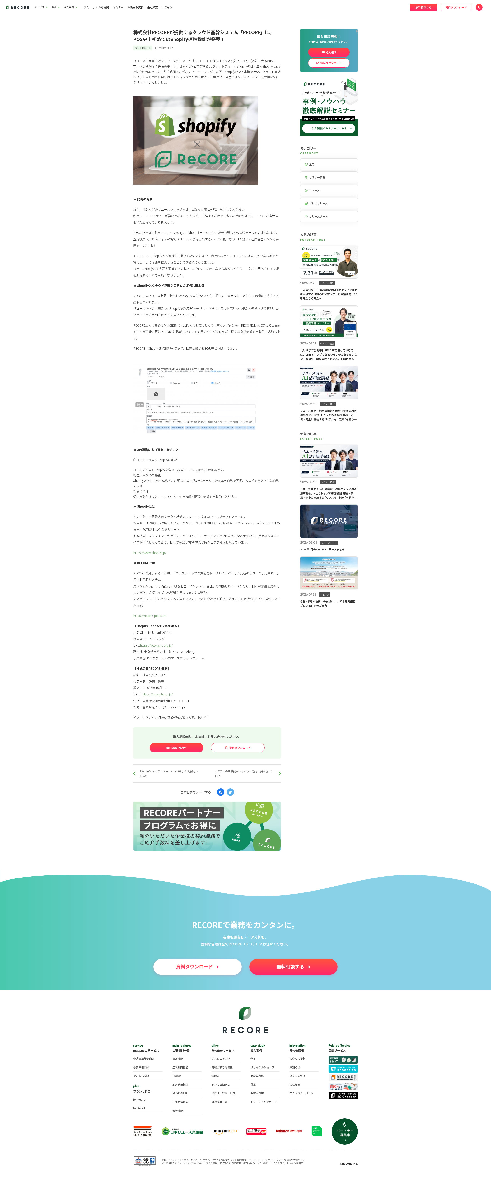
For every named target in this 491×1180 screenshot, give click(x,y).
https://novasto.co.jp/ (157, 694)
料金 (54, 7)
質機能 (215, 1076)
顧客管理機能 (180, 1084)
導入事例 (68, 7)
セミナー (118, 7)
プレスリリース (143, 48)
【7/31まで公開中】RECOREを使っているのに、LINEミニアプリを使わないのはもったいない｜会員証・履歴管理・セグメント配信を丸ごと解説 (328, 354)
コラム (85, 7)
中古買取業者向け (144, 1059)
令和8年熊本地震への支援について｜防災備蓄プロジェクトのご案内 (327, 603)
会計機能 (177, 1110)
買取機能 (177, 1059)
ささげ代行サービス (223, 1093)
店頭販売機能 (180, 1067)
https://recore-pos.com (149, 615)
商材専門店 (257, 1076)
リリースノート (318, 216)
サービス (39, 7)
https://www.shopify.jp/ (149, 552)
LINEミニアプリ (220, 1059)
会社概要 (152, 7)
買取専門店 (257, 1093)
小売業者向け (141, 1067)
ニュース (314, 190)
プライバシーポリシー (302, 1093)
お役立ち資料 (135, 7)
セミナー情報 (317, 177)
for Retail (139, 1108)
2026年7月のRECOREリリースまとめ (322, 549)
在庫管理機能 (180, 1102)
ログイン (167, 7)
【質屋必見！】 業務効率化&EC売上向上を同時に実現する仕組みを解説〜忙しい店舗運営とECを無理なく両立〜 (328, 294)
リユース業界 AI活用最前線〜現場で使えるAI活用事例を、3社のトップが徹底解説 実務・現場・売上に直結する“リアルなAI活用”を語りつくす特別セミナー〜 (328, 415)
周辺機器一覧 (219, 1102)
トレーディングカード (263, 1102)
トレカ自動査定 (220, 1084)
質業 (253, 1084)
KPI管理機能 (179, 1093)
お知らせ (294, 1067)
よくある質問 (101, 7)
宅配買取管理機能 (222, 1067)
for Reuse (139, 1099)
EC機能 (176, 1076)
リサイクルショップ (262, 1067)
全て (312, 164)
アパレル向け (141, 1076)
